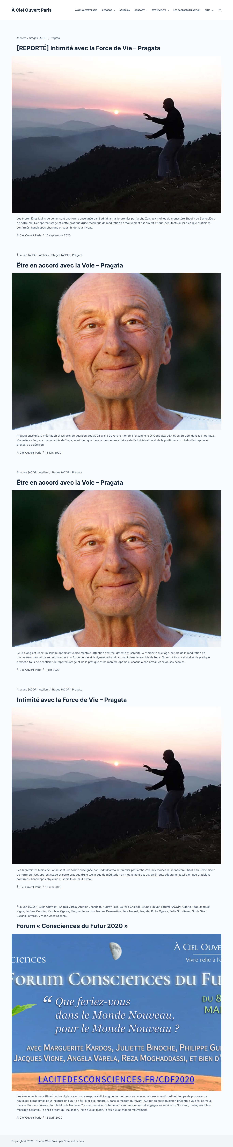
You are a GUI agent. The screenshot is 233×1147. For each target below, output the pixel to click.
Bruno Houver (150, 906)
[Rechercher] (220, 10)
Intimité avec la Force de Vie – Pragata (72, 699)
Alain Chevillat (48, 906)
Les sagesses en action (186, 10)
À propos (106, 10)
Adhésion (124, 10)
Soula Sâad (199, 911)
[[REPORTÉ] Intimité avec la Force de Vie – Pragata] (116, 134)
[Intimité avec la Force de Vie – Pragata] (116, 785)
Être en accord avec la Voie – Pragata (70, 265)
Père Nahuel (130, 911)
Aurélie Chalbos (130, 906)
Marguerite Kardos (83, 911)
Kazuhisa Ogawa (58, 911)
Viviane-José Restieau (53, 915)
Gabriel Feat (190, 906)
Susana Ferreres (27, 915)
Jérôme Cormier (36, 911)
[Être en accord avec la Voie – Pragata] (116, 351)
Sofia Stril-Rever (180, 911)
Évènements (159, 10)
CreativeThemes (74, 1141)
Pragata (55, 38)
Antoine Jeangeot (89, 906)
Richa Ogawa (159, 911)
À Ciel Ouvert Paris (32, 10)
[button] (114, 10)
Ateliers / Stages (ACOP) (32, 38)
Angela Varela (68, 906)
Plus (207, 10)
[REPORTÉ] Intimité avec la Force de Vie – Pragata (88, 48)
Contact (139, 10)
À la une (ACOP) (27, 255)
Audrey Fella (111, 906)
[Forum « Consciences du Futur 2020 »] (116, 1012)
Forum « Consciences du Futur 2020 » (72, 925)
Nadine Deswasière (108, 911)
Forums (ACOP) (171, 906)
